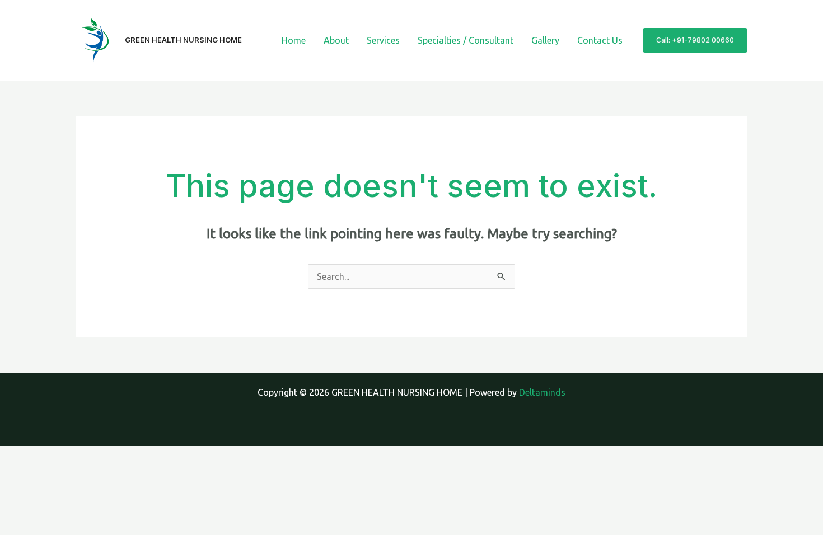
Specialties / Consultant (465, 40)
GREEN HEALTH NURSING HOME (183, 39)
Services (383, 40)
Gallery (545, 40)
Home (294, 40)
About (336, 40)
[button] (695, 40)
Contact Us (600, 40)
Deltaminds (542, 392)
